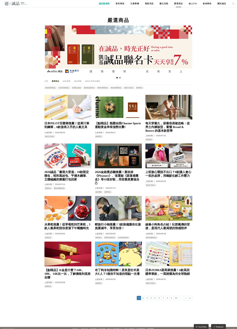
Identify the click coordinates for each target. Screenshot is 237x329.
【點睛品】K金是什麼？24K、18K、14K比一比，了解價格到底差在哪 (67, 273)
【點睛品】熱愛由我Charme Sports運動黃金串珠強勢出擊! (118, 125)
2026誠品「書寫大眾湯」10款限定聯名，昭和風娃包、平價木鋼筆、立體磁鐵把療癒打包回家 (66, 175)
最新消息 (149, 3)
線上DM (193, 3)
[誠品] (16, 3)
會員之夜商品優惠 (92, 81)
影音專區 (120, 3)
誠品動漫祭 (104, 3)
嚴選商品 (178, 3)
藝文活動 (164, 3)
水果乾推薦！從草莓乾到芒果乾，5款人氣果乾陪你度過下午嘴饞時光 (67, 226)
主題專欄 (134, 3)
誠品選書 (66, 81)
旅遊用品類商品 (89, 88)
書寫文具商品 (128, 88)
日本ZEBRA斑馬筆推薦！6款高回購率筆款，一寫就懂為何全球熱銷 (167, 271)
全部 (46, 81)
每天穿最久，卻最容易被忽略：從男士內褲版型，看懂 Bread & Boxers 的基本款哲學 (167, 127)
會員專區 (207, 3)
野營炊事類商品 (102, 88)
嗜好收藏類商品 (116, 88)
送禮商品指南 (76, 88)
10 (176, 298)
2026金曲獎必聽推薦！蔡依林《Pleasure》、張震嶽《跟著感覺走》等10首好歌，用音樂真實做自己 (117, 177)
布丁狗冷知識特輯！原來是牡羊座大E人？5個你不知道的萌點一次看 (117, 271)
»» (190, 298)
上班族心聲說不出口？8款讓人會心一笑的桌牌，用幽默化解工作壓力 (168, 173)
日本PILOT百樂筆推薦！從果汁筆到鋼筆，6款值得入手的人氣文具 (66, 125)
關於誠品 (221, 3)
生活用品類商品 (64, 88)
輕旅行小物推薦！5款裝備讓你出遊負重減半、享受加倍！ (118, 226)
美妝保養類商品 (50, 88)
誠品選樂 (77, 81)
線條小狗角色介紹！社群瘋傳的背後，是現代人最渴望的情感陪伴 (167, 226)
